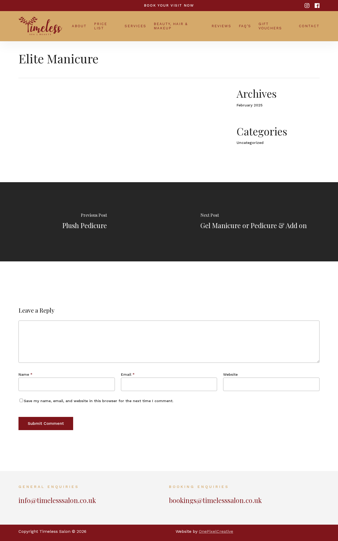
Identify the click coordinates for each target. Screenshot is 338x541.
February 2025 (249, 105)
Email (128, 374)
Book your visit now (169, 5)
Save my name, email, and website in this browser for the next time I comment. (98, 401)
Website (230, 374)
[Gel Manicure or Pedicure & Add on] (253, 221)
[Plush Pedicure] (84, 221)
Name (25, 374)
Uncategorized (250, 142)
